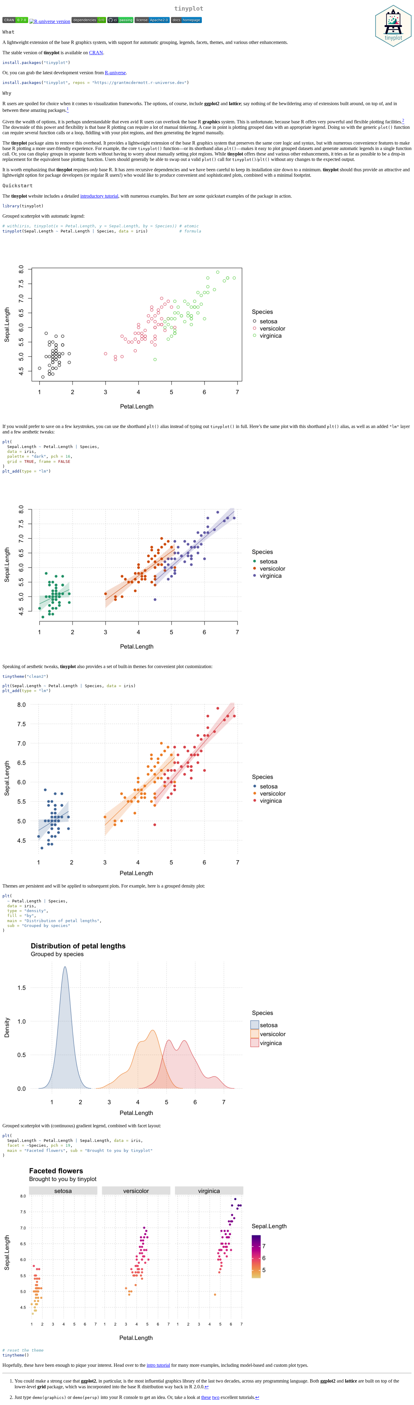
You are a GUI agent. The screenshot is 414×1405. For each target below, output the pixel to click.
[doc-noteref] (68, 110)
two (215, 1397)
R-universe (115, 72)
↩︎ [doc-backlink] (207, 1386)
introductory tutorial (99, 196)
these (206, 1397)
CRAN (96, 52)
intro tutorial (158, 1365)
